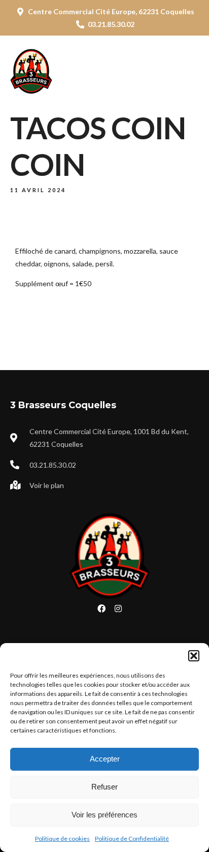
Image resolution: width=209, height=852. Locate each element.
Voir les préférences (104, 814)
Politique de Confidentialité (132, 838)
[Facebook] (101, 608)
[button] (194, 656)
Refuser (104, 786)
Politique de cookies (62, 838)
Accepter (105, 758)
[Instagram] (118, 608)
